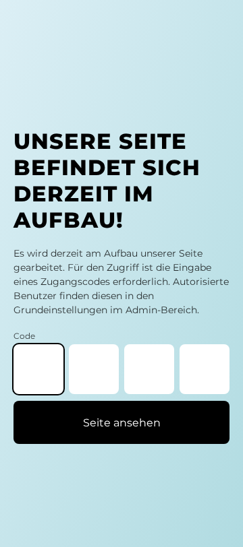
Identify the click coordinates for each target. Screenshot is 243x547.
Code (24, 336)
